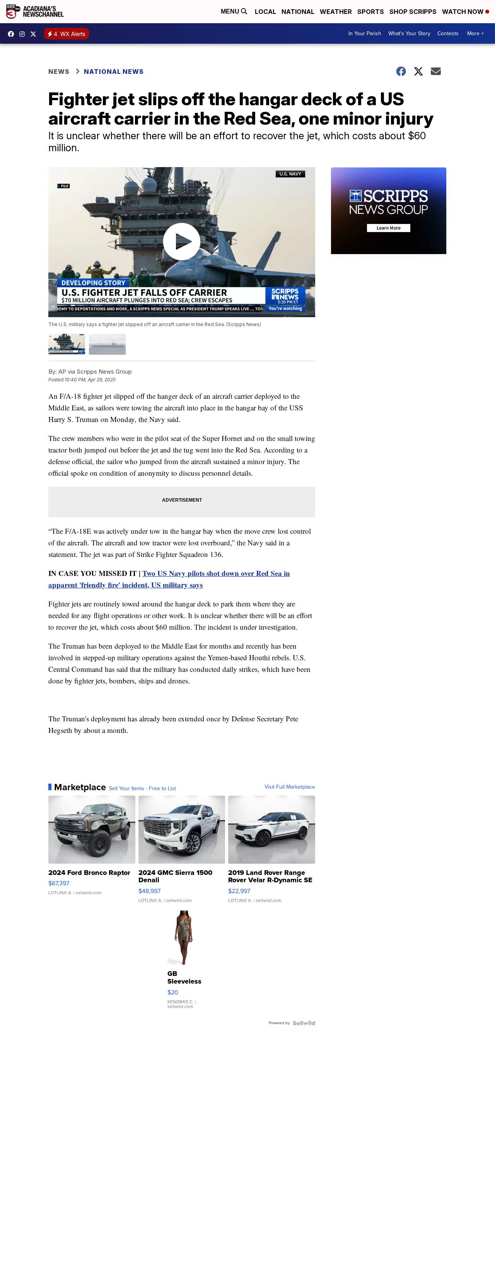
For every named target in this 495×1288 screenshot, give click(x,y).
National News (114, 71)
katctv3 (13, 34)
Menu (231, 11)
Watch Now (463, 11)
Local (265, 11)
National (298, 11)
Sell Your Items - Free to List (142, 788)
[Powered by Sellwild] (304, 1023)
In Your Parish (364, 33)
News (59, 71)
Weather (336, 11)
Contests (448, 33)
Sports (370, 11)
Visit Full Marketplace (290, 787)
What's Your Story (409, 33)
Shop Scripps (413, 11)
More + (475, 33)
